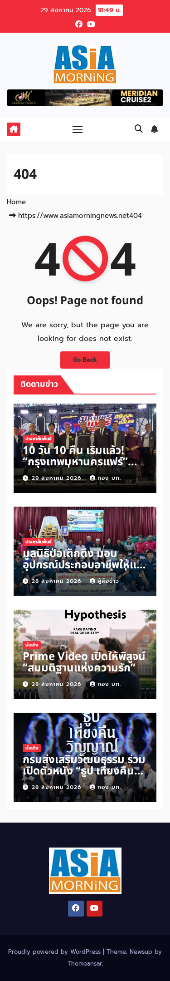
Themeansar (85, 963)
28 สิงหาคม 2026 (57, 581)
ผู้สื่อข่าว (108, 581)
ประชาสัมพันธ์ (38, 438)
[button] (139, 129)
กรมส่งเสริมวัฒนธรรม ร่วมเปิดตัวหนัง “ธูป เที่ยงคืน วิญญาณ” (84, 771)
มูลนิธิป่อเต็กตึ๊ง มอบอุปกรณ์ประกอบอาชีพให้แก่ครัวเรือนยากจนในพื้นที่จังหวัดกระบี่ (83, 571)
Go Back (85, 359)
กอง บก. (109, 478)
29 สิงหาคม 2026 (57, 478)
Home (16, 202)
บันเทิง (31, 644)
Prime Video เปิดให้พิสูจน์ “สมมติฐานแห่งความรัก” (84, 662)
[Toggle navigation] (77, 129)
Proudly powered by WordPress (55, 951)
